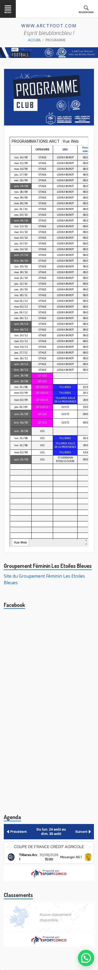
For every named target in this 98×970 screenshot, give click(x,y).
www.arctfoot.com (49, 26)
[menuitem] (8, 9)
